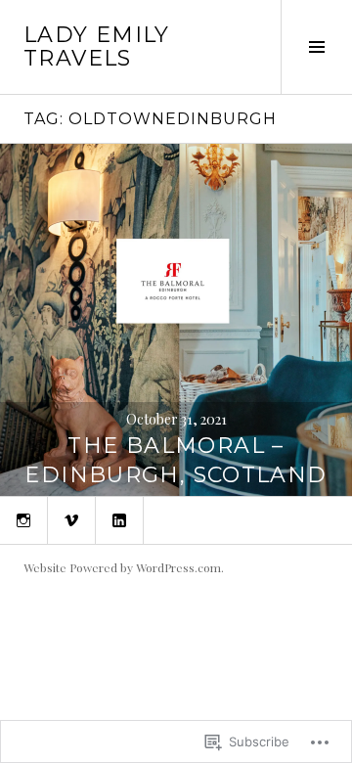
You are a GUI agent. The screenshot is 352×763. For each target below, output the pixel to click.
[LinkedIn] (119, 520)
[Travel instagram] (23, 520)
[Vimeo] (71, 520)
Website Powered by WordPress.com (122, 567)
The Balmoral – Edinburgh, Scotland (175, 460)
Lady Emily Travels (96, 46)
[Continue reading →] (176, 320)
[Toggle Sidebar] (316, 47)
